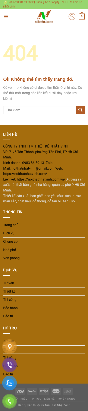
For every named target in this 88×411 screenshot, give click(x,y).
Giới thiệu (20, 398)
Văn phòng (11, 258)
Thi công (9, 300)
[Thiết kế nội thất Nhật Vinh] (44, 16)
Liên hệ (49, 398)
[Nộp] (80, 110)
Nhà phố (9, 250)
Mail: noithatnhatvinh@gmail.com (28, 168)
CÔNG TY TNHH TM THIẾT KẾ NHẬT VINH (35, 146)
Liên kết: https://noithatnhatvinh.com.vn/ (34, 179)
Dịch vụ (9, 233)
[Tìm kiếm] (72, 16)
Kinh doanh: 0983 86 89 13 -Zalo (28, 163)
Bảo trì (8, 316)
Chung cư (10, 241)
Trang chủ (10, 225)
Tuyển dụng (66, 398)
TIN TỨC (35, 398)
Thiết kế (9, 291)
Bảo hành (10, 308)
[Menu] (5, 16)
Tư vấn (8, 283)
